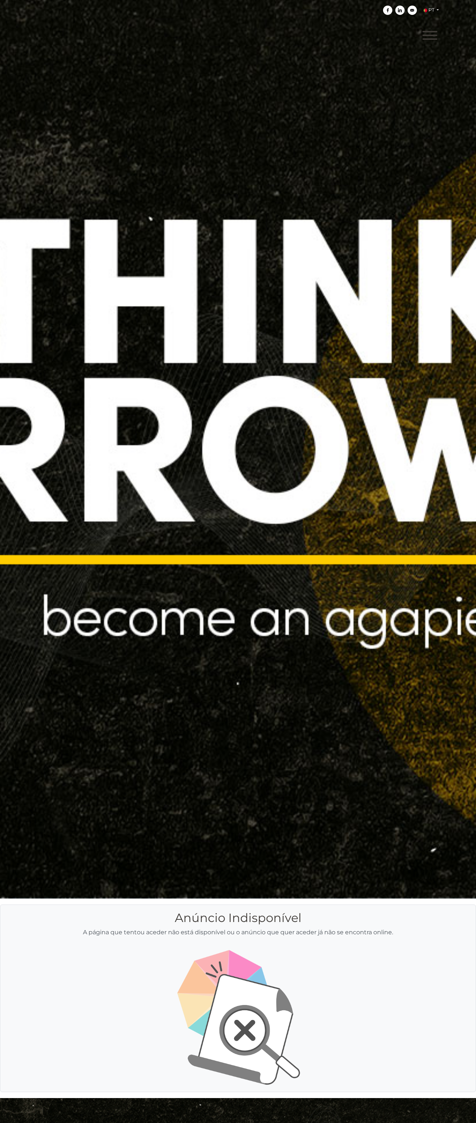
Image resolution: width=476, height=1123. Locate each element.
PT (431, 10)
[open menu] (429, 34)
